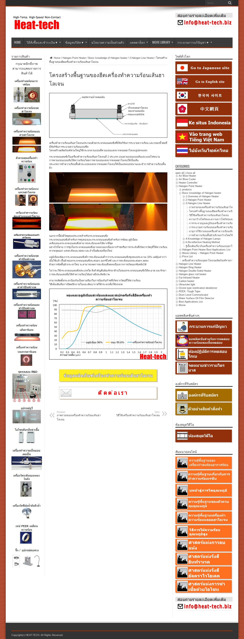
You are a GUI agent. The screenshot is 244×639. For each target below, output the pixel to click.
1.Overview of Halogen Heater (202, 196)
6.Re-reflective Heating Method (203, 242)
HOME (17, 42)
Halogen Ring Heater (190, 267)
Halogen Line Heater (190, 263)
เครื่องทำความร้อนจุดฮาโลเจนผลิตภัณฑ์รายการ (208, 260)
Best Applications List (191, 301)
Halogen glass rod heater (192, 274)
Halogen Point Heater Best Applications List (206, 249)
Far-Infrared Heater (189, 277)
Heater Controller (188, 182)
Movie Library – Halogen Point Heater (202, 253)
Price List (187, 256)
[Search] (230, 3)
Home (56, 57)
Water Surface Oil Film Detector (196, 298)
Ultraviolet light (187, 284)
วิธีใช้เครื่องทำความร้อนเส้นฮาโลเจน (138, 414)
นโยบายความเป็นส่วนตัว (107, 42)
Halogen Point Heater (74, 57)
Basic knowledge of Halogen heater (107, 57)
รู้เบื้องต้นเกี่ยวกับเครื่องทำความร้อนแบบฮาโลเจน (212, 246)
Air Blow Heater (187, 175)
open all (179, 172)
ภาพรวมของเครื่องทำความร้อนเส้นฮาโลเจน (79, 416)
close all (190, 172)
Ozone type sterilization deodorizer (198, 288)
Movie (182, 305)
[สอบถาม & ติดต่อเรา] (204, 26)
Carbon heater (186, 281)
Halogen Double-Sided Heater (195, 270)
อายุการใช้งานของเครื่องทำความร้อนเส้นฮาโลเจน (216, 231)
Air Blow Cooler (187, 179)
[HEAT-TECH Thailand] (37, 28)
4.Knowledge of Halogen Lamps (203, 238)
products (187, 189)
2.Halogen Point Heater (198, 199)
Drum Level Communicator (193, 294)
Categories (182, 166)
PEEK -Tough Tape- (190, 291)
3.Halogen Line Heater (141, 57)
